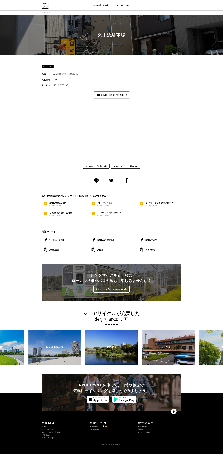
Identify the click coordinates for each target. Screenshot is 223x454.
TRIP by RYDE (94, 430)
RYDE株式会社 (142, 426)
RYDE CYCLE (46, 12)
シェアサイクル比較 (123, 5)
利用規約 (140, 429)
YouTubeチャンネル (48, 438)
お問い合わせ (46, 435)
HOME (44, 426)
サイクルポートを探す (101, 5)
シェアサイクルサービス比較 (51, 432)
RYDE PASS (94, 426)
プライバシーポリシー (145, 432)
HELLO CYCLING (60, 85)
